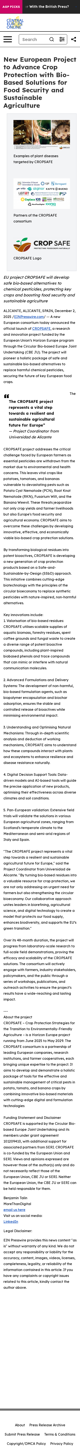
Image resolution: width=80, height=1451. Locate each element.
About (20, 1425)
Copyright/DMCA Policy (26, 1443)
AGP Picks (11, 7)
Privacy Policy (61, 1443)
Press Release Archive (47, 1425)
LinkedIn (10, 1221)
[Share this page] (74, 39)
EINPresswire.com (29, 317)
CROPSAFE (41, 328)
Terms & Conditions (59, 1434)
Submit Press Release (22, 1434)
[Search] (52, 39)
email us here (14, 1210)
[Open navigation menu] (7, 39)
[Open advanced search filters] (62, 39)
